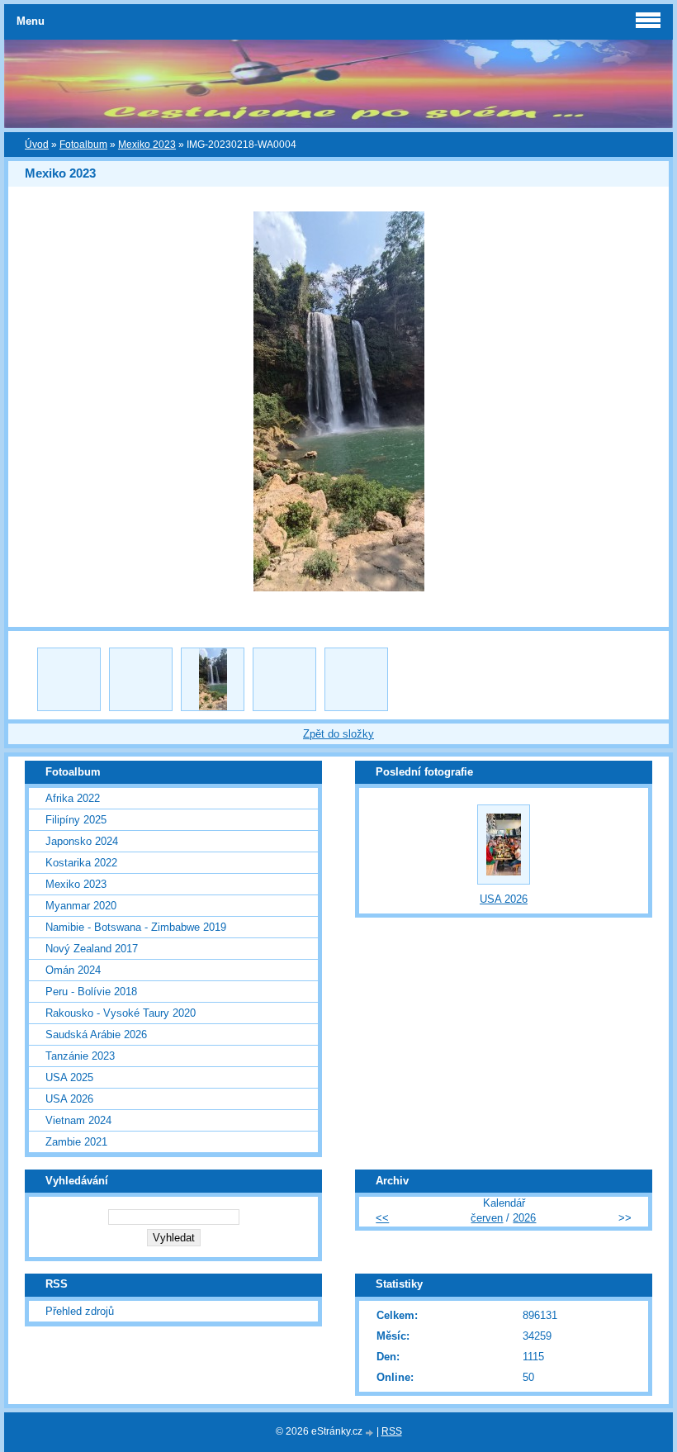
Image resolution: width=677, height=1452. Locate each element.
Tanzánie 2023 (80, 1056)
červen (487, 1218)
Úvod (37, 144)
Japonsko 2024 (81, 841)
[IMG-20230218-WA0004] (213, 679)
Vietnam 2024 (78, 1120)
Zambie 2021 (76, 1142)
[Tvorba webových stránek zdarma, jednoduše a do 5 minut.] (370, 1432)
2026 (524, 1218)
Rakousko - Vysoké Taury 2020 (120, 1013)
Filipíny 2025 (76, 820)
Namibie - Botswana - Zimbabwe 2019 (135, 927)
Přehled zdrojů (79, 1311)
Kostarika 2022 (81, 862)
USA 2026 (69, 1099)
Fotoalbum (83, 144)
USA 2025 (69, 1077)
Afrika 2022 (72, 798)
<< (382, 1218)
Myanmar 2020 (80, 905)
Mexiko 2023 (147, 144)
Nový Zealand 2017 (91, 948)
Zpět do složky (338, 734)
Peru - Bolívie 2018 (91, 991)
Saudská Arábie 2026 (96, 1034)
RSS (391, 1431)
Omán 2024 (73, 970)
